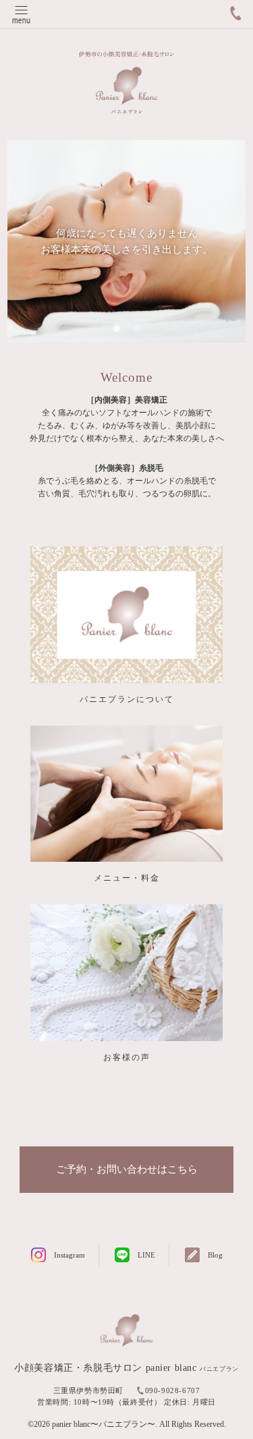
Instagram (69, 1255)
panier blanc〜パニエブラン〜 (103, 1424)
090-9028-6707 (172, 1390)
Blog (215, 1255)
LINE (146, 1255)
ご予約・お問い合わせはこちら (127, 1169)
